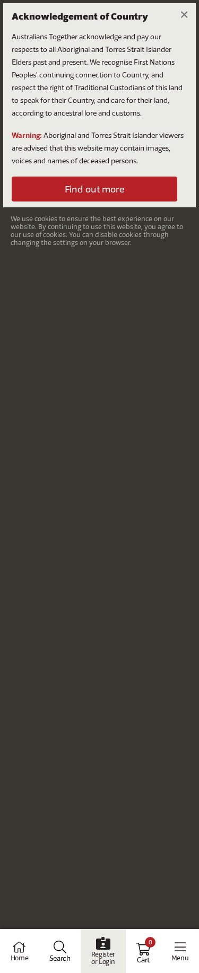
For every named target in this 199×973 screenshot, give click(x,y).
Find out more (94, 189)
